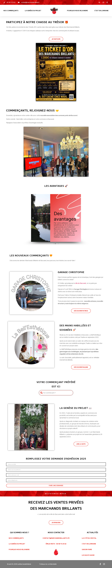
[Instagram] (104, 564)
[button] (99, 2)
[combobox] (56, 392)
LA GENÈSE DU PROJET (33, 10)
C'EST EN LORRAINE (101, 10)
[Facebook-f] (100, 564)
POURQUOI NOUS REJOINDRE (77, 10)
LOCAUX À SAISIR (88, 555)
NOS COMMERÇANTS (11, 10)
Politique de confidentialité (48, 564)
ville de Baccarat (80, 283)
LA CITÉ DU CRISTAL (89, 538)
